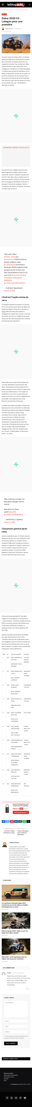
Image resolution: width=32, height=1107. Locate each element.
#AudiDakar (8, 278)
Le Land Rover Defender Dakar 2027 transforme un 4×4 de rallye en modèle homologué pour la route (15, 905)
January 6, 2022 (9, 291)
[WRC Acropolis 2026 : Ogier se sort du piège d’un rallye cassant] (16, 920)
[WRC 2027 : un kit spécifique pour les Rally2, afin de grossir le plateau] (16, 946)
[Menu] (3, 5)
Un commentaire (7, 31)
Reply (27, 988)
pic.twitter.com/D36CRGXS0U (14, 283)
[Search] (29, 5)
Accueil (3, 9)
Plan (5, 1080)
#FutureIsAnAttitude (19, 275)
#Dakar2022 (17, 278)
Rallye (4, 14)
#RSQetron (8, 280)
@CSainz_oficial (9, 257)
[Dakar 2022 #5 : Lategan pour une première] (16, 43)
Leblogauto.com (16, 1084)
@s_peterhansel (9, 265)
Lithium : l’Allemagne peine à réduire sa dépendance (23, 832)
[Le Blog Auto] (15, 4)
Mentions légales (8, 1073)
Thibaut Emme (9, 28)
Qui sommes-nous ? (9, 1077)
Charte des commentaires (11, 1075)
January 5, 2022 (9, 522)
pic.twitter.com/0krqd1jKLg (13, 514)
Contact (6, 1078)
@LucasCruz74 (9, 259)
